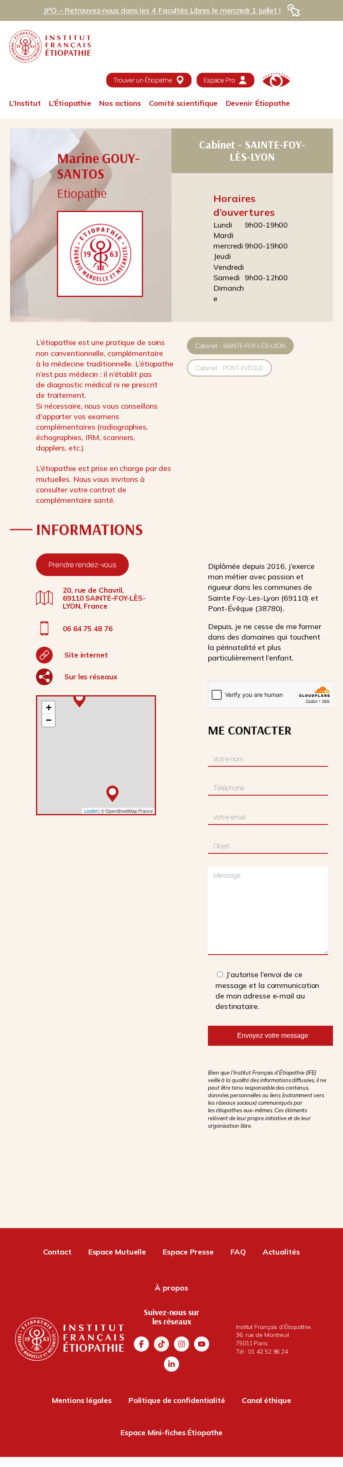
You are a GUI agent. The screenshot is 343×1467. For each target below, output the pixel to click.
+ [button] (48, 707)
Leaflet (90, 810)
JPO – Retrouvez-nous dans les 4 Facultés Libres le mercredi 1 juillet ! (162, 10)
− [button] (48, 720)
